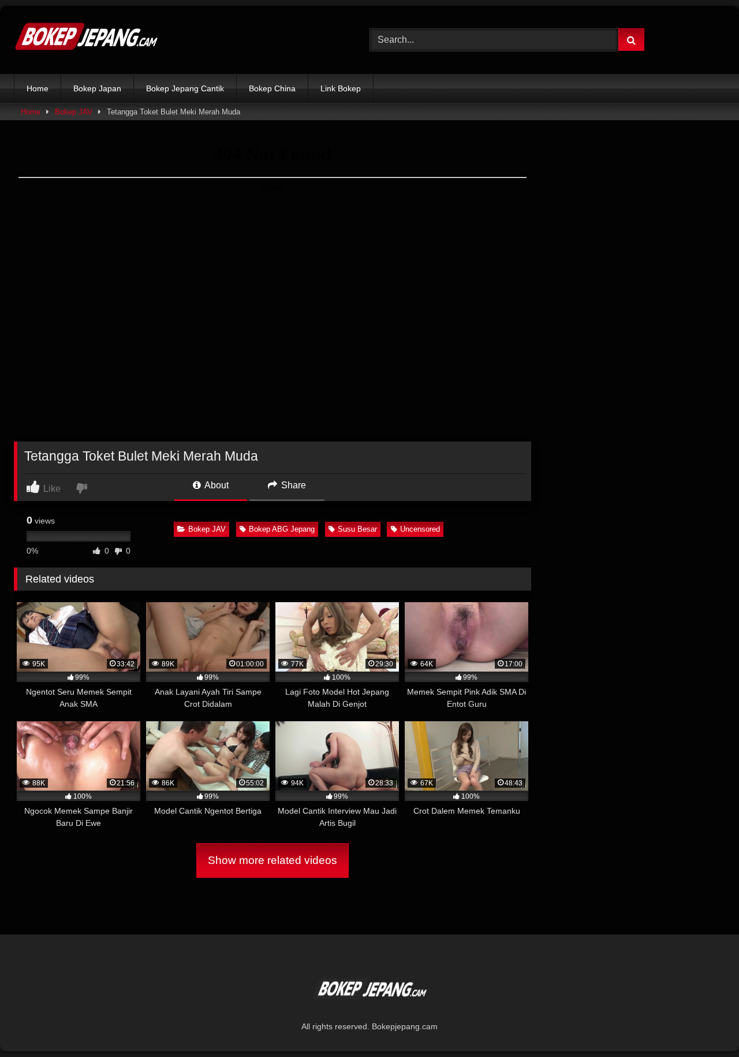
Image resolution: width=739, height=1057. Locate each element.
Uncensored (420, 529)
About (216, 485)
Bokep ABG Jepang (282, 529)
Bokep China (272, 88)
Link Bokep (340, 88)
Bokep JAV (73, 111)
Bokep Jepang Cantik (185, 88)
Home (37, 88)
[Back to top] (703, 1022)
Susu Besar (357, 529)
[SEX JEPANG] (86, 40)
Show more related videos (272, 860)
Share (292, 485)
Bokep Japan (97, 88)
